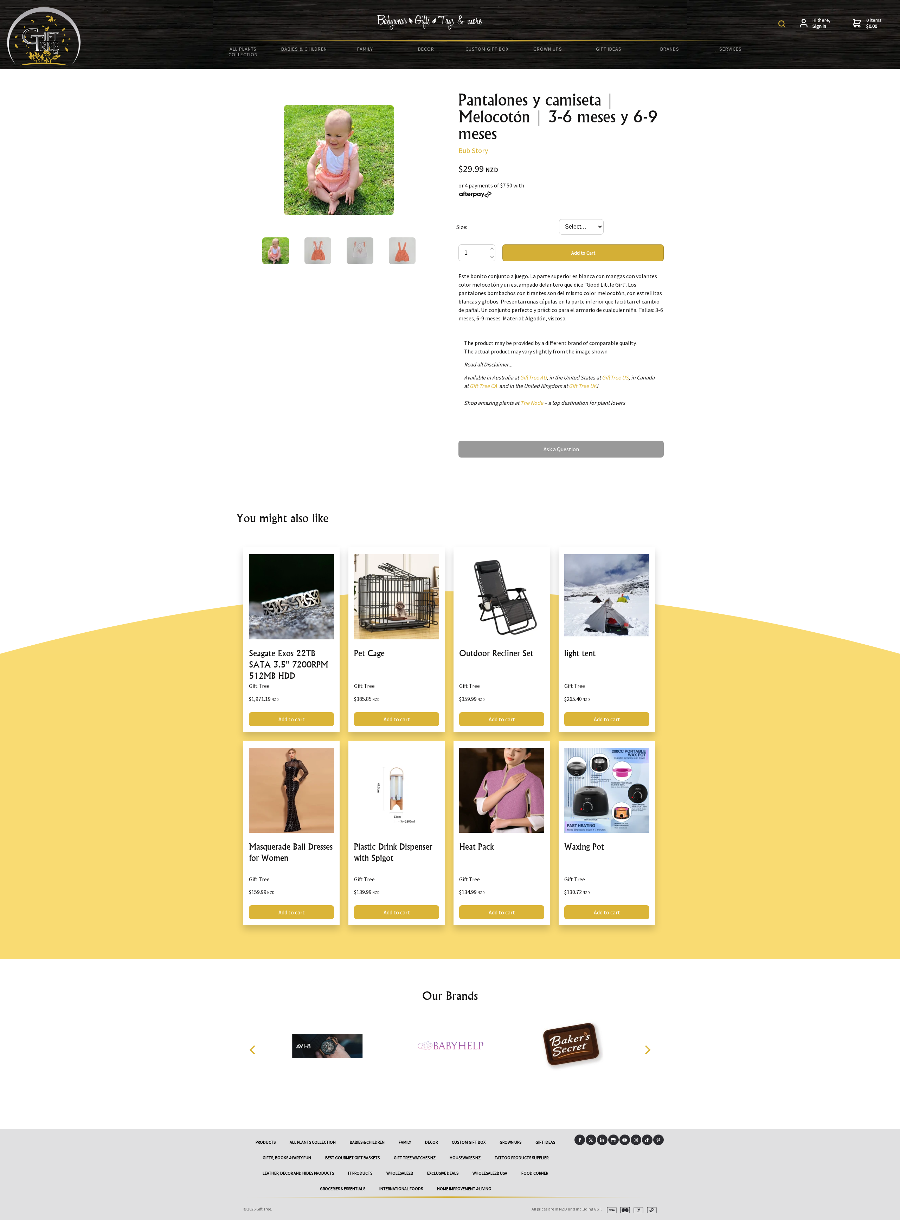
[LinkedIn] (602, 1140)
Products (266, 1142)
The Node (531, 402)
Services (730, 49)
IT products (360, 1173)
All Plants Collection (243, 52)
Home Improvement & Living (464, 1188)
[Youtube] (624, 1140)
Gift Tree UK (583, 385)
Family (365, 49)
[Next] (647, 1050)
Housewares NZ (465, 1157)
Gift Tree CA (483, 385)
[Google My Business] (613, 1140)
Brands (669, 49)
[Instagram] (636, 1140)
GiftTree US (615, 377)
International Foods (401, 1188)
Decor (426, 49)
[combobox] (581, 227)
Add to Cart (583, 253)
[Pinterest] (658, 1140)
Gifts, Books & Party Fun (287, 1157)
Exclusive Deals (442, 1173)
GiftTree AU (533, 377)
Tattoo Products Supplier (521, 1157)
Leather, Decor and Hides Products (298, 1173)
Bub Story (473, 150)
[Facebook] (579, 1140)
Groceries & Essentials (342, 1188)
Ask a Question (476, 444)
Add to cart (291, 719)
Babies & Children (304, 49)
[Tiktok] (647, 1140)
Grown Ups (547, 49)
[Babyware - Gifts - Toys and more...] (44, 63)
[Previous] (253, 1050)
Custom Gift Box (487, 49)
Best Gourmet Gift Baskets (352, 1157)
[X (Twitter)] (591, 1140)
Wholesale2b (399, 1173)
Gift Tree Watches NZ (415, 1157)
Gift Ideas (609, 49)
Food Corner (534, 1173)
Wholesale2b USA (489, 1173)
